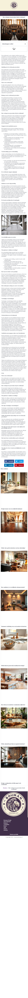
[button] (14, 13)
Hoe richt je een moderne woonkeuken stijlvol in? (13, 704)
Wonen (5, 828)
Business (5, 788)
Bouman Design (7, 820)
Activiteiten (6, 824)
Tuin (5, 827)
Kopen (5, 826)
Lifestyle (6, 830)
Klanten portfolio (14, 834)
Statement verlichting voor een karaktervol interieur (13, 626)
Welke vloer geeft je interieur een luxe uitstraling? (13, 548)
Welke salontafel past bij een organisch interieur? (13, 744)
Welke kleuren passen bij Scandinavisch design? (12, 665)
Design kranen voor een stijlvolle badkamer (11, 508)
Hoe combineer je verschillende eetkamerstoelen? (13, 587)
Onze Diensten (7, 821)
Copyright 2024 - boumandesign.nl (14, 837)
